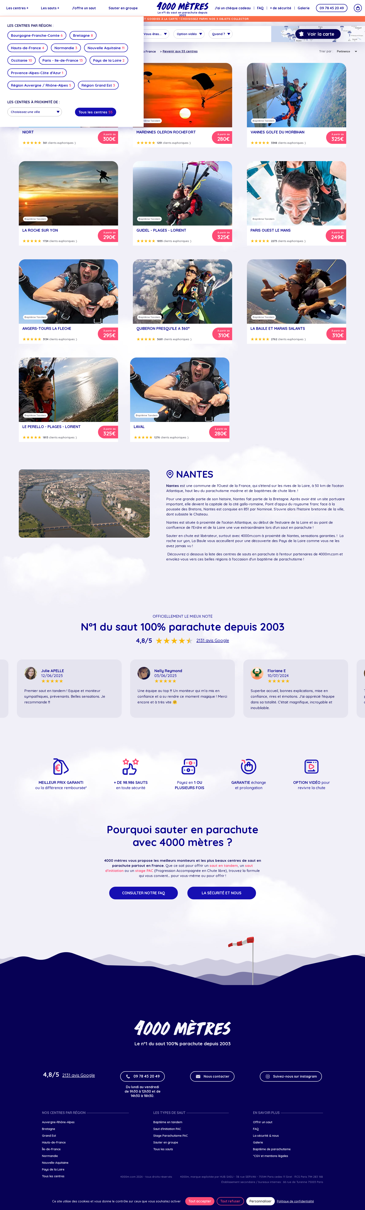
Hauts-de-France (27, 48)
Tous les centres (96, 112)
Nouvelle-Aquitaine (55, 1163)
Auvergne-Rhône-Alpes (58, 1122)
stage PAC (144, 870)
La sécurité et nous (221, 893)
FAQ (260, 8)
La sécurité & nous (266, 1136)
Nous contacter (216, 1076)
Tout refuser (230, 1201)
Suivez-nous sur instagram (295, 1076)
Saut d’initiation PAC (167, 1129)
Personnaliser (260, 1201)
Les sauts (50, 8)
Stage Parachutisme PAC (170, 1136)
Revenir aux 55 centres (180, 51)
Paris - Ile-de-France (62, 60)
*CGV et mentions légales (270, 1156)
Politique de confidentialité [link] (295, 1201)
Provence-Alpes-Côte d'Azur (37, 73)
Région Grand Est (98, 85)
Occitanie (21, 60)
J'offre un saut (84, 8)
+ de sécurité (280, 8)
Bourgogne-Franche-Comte (37, 35)
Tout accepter (199, 1201)
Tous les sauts (163, 1149)
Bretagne (83, 35)
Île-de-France (51, 1149)
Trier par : (326, 51)
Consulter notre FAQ (143, 893)
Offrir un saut (262, 1122)
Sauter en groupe (123, 8)
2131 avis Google (212, 640)
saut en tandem (224, 865)
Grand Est (49, 1136)
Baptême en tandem (167, 1122)
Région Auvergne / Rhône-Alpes (41, 85)
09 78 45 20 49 (332, 8)
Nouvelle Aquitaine (106, 48)
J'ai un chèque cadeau (233, 8)
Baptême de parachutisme (272, 1149)
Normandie (65, 48)
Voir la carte (320, 34)
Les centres (17, 8)
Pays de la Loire (109, 60)
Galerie (304, 8)
